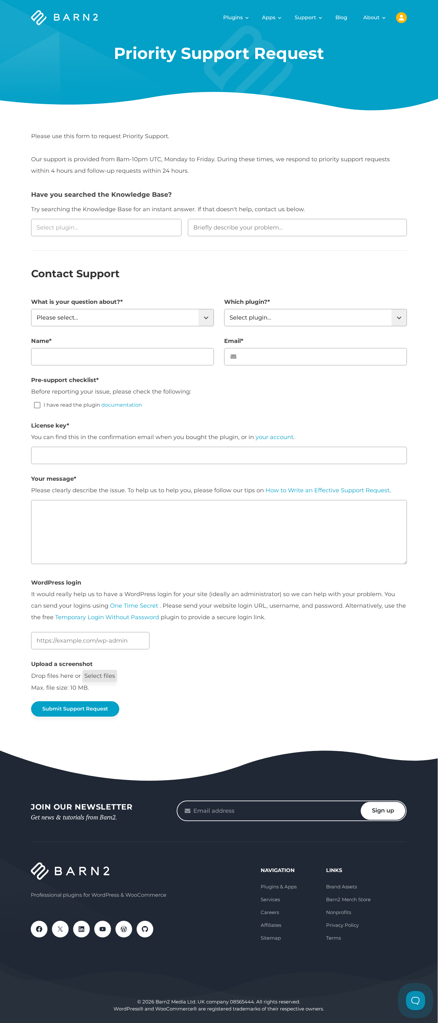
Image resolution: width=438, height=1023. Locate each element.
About (371, 17)
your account (274, 437)
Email (233, 341)
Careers (270, 912)
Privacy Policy (342, 925)
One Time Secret (135, 605)
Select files (99, 675)
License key (50, 425)
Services (270, 899)
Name (41, 341)
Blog (341, 17)
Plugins (233, 17)
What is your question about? (77, 301)
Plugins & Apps (279, 887)
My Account (401, 17)
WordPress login (56, 582)
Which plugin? (247, 301)
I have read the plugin (93, 405)
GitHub (145, 929)
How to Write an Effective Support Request (327, 490)
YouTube (102, 929)
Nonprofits (338, 912)
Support (305, 17)
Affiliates (271, 925)
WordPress (123, 929)
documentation (121, 405)
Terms (333, 938)
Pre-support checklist (65, 380)
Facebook (39, 929)
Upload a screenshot (62, 664)
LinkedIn (81, 929)
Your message (53, 478)
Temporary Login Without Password (107, 617)
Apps (268, 17)
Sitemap (271, 938)
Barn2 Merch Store (348, 899)
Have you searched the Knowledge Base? (101, 194)
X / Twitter (60, 929)
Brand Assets (341, 887)
